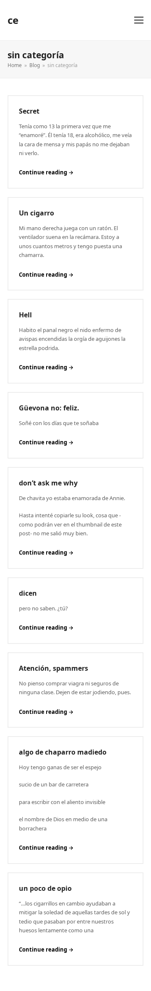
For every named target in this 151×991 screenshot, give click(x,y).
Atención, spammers (53, 668)
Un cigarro (36, 213)
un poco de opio (45, 888)
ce (13, 20)
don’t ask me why (48, 483)
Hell (25, 314)
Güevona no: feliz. (49, 407)
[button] (138, 20)
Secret (29, 111)
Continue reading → (46, 172)
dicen (28, 593)
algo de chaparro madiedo (63, 752)
